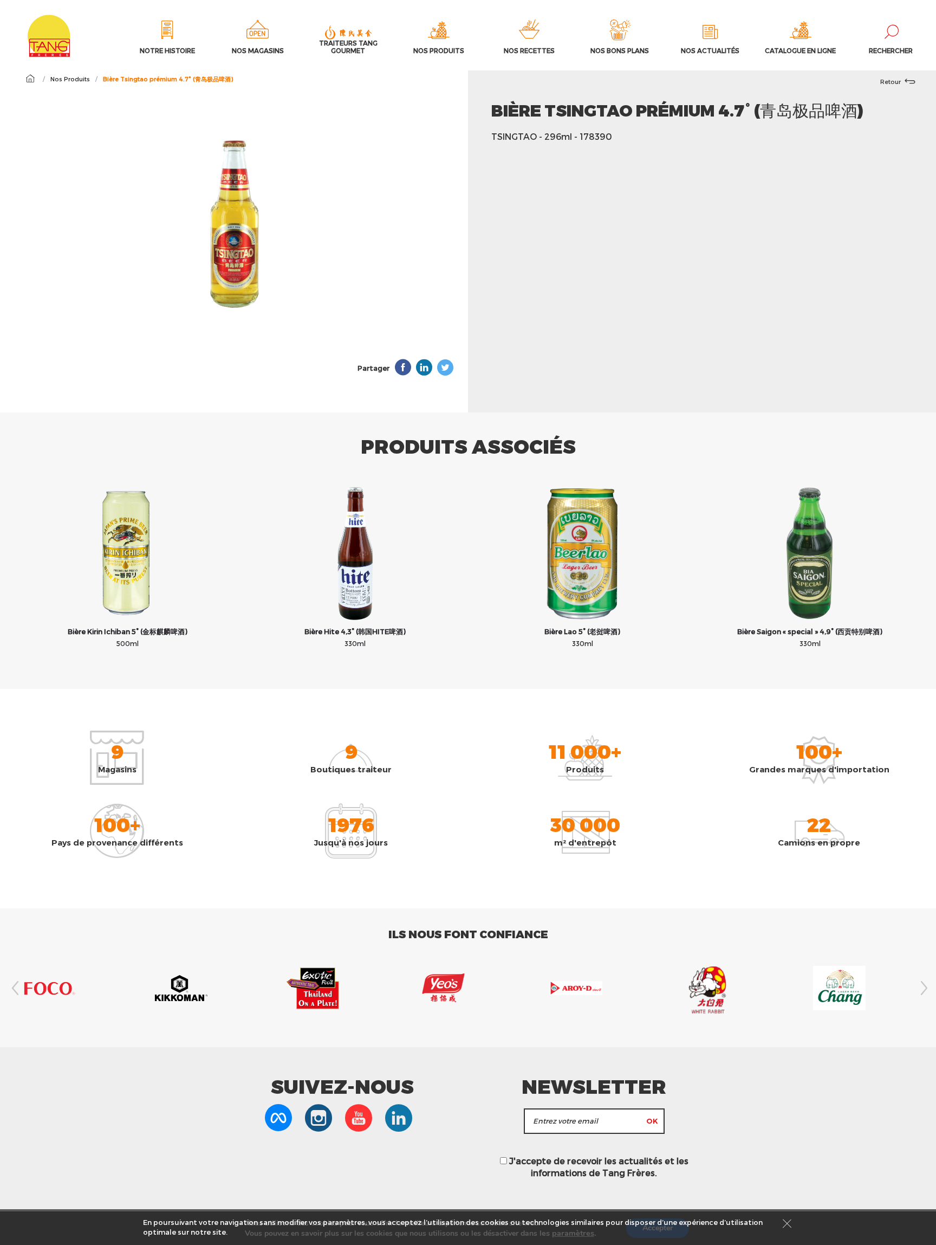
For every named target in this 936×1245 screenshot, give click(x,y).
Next (922, 988)
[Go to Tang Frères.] (30, 78)
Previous (13, 988)
